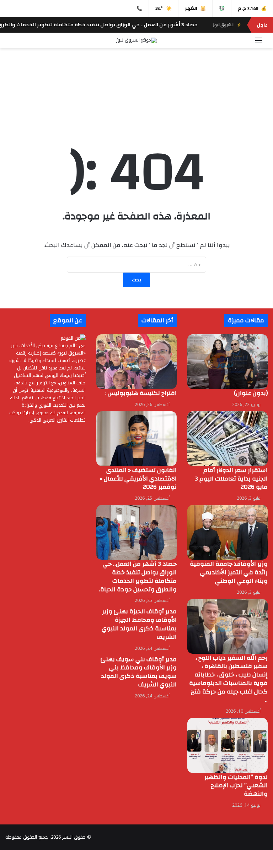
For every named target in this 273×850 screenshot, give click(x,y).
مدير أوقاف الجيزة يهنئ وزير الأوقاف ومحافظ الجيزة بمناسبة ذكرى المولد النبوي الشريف (139, 624)
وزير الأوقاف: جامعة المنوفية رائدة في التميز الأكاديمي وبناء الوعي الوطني (229, 572)
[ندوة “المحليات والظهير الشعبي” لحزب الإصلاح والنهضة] (227, 745)
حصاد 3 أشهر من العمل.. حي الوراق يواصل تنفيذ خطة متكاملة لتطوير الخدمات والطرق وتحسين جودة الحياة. (138, 576)
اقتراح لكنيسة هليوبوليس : (140, 393)
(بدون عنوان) (251, 393)
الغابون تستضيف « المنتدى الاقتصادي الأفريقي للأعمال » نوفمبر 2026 (138, 479)
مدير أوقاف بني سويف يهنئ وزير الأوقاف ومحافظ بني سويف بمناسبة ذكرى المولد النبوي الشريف (139, 672)
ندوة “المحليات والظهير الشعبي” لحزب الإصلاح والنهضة (236, 786)
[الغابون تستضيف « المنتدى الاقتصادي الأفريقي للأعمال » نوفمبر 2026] (136, 438)
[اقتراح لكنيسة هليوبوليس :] (136, 361)
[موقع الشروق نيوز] (136, 40)
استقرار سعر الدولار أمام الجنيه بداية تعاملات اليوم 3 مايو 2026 (231, 479)
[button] (136, 107)
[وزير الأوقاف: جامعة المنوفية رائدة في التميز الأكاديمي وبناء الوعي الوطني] (227, 532)
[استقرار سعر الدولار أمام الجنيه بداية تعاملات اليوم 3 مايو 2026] (227, 438)
